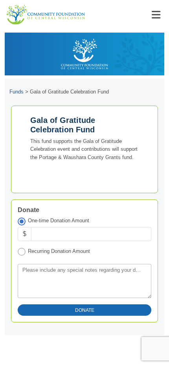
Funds (16, 92)
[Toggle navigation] (156, 15)
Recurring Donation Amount (59, 251)
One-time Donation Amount (58, 220)
